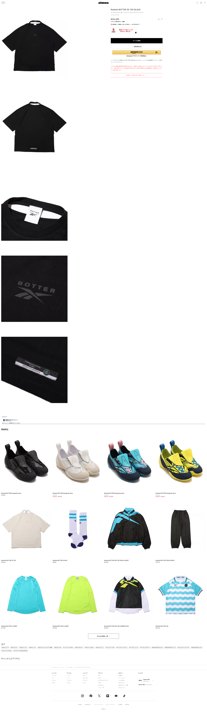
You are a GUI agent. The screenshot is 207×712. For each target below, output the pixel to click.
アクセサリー (70, 680)
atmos (84, 675)
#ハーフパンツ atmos (68, 647)
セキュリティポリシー (110, 704)
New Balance (101, 685)
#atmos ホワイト (79, 647)
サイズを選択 (137, 40)
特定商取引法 (88, 704)
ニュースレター (121, 677)
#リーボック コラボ (110, 647)
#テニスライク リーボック (183, 647)
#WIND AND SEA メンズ (170, 647)
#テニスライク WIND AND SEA (20, 650)
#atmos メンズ (5, 647)
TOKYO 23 (85, 680)
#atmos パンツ (32, 647)
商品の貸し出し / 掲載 (123, 685)
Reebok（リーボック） (60, 667)
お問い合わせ (121, 682)
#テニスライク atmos (7, 650)
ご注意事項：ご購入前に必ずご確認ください (135, 75)
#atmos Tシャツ (23, 647)
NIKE (99, 675)
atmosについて (121, 687)
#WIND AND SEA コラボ (157, 647)
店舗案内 (120, 675)
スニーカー (54, 675)
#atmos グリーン (100, 647)
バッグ (68, 677)
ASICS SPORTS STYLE (103, 680)
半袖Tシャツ (72, 667)
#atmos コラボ (57, 647)
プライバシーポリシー (98, 704)
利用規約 (80, 704)
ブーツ (53, 677)
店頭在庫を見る (138, 46)
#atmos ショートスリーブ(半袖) (45, 647)
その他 (53, 682)
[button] (136, 53)
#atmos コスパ (14, 647)
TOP (53, 667)
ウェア (67, 667)
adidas (99, 677)
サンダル (54, 680)
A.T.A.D (84, 682)
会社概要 (120, 704)
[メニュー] (3, 3)
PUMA (99, 682)
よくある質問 (121, 680)
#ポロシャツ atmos (89, 647)
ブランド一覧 (101, 687)
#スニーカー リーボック (121, 647)
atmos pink (85, 677)
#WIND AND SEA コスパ (196, 647)
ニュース (140, 673)
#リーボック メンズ (133, 647)
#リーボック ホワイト (145, 647)
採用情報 (127, 704)
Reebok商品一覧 (102, 636)
